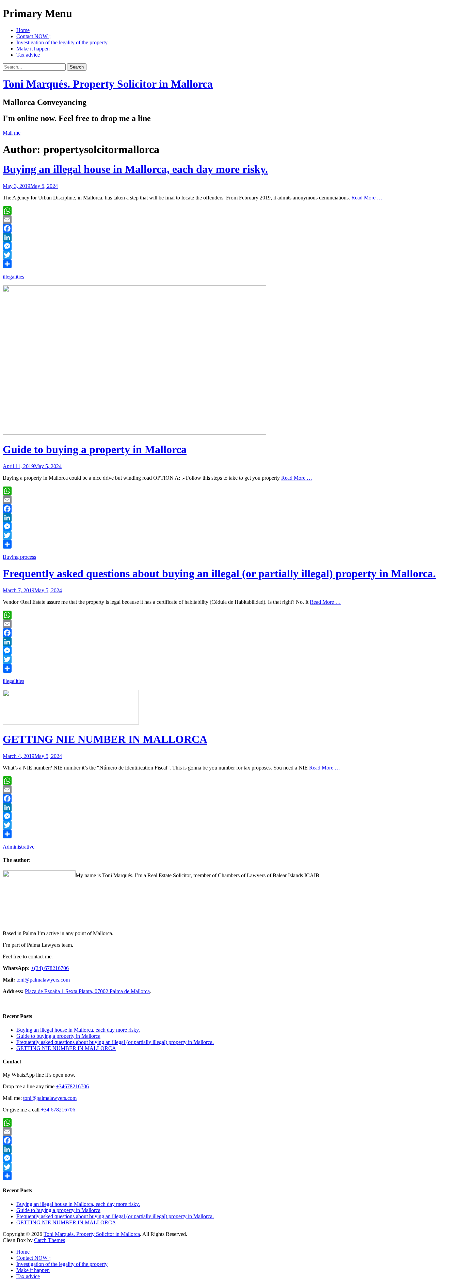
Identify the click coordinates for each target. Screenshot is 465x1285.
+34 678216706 (58, 1109)
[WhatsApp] (232, 210)
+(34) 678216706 (50, 968)
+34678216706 (72, 1086)
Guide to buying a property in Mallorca (95, 449)
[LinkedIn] (232, 237)
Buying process (19, 557)
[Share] (232, 263)
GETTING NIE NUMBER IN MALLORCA (105, 739)
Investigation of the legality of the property (62, 42)
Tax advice (28, 55)
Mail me (11, 133)
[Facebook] (232, 228)
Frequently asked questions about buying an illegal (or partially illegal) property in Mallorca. (219, 573)
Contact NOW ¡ (33, 36)
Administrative (18, 847)
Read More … (366, 197)
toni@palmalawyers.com (43, 980)
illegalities (13, 277)
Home (23, 30)
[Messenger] (232, 246)
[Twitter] (232, 255)
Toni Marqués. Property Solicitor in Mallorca (108, 84)
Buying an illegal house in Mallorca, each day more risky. (135, 169)
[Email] (232, 219)
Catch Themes (49, 1240)
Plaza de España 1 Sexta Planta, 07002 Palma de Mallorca (87, 991)
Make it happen (33, 48)
